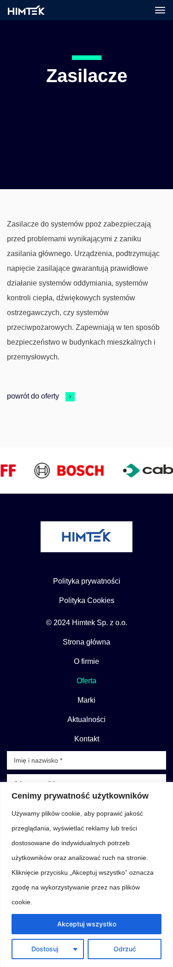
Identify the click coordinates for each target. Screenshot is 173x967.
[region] (86, 874)
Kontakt (86, 739)
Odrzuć (124, 949)
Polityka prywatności (86, 581)
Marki (86, 700)
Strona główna (86, 642)
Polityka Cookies (86, 600)
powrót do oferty (34, 396)
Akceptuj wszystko (86, 924)
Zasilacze (86, 76)
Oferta (86, 681)
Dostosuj (44, 949)
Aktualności (86, 719)
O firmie (86, 661)
